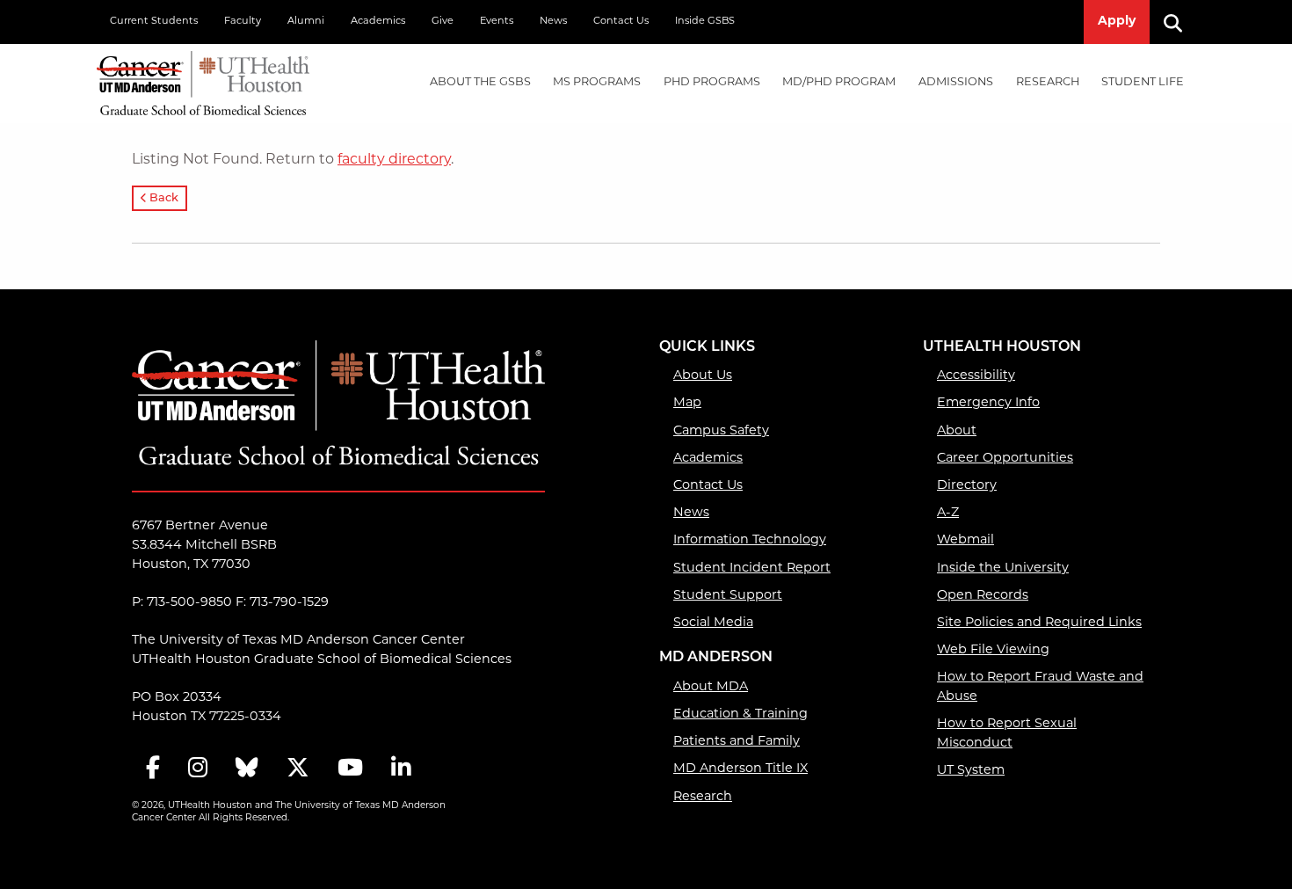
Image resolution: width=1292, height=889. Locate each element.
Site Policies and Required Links (1039, 623)
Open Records (982, 595)
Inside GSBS (705, 21)
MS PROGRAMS (597, 82)
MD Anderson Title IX (740, 769)
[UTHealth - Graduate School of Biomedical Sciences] (203, 79)
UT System (971, 770)
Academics (378, 21)
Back (162, 198)
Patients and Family (736, 741)
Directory (967, 485)
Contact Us (621, 21)
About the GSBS (480, 82)
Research (1047, 82)
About (956, 431)
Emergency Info (988, 403)
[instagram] (197, 769)
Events (496, 21)
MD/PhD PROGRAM (839, 82)
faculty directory (394, 160)
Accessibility (976, 376)
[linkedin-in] (400, 769)
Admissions (955, 82)
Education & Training (740, 714)
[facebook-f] (153, 769)
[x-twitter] (298, 769)
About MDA (710, 687)
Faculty (242, 21)
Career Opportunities (1005, 458)
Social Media (713, 623)
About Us (702, 376)
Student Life (1142, 82)
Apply (1117, 21)
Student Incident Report (752, 568)
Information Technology (749, 540)
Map (687, 403)
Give (443, 21)
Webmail (965, 540)
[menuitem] (480, 83)
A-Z (948, 513)
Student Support (727, 595)
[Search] (1179, 22)
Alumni (305, 21)
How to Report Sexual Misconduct (1007, 734)
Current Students (154, 21)
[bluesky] (247, 769)
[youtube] (350, 769)
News (553, 21)
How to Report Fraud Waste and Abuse (1040, 687)
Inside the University (1003, 568)
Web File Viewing (993, 650)
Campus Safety (721, 431)
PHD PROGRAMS (712, 82)
